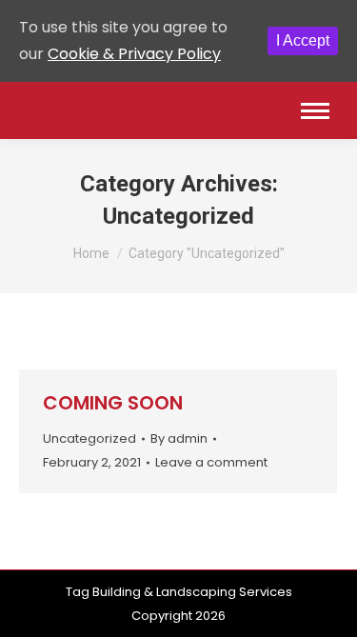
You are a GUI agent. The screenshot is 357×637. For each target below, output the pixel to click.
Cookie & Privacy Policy (134, 54)
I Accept (302, 40)
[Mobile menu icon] (315, 110)
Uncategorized (89, 438)
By (179, 438)
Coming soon (113, 402)
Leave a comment (211, 462)
